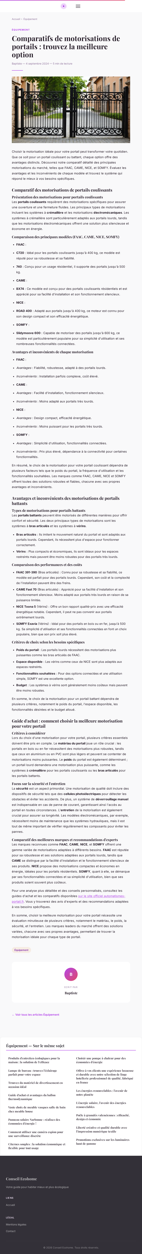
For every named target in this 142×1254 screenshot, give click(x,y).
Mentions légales (16, 1224)
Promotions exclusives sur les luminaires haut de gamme (102, 1141)
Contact (11, 1231)
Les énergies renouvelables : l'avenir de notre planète (101, 1092)
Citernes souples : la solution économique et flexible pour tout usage (36, 1146)
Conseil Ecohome (21, 1178)
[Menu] (78, 6)
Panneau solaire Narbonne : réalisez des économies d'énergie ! (34, 1121)
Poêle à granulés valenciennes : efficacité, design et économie (103, 1117)
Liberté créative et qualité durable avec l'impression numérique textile (101, 1129)
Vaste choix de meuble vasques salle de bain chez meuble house (36, 1109)
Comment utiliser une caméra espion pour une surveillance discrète (35, 1134)
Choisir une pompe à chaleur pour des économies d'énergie (101, 1060)
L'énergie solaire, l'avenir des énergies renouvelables (101, 1105)
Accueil (16, 19)
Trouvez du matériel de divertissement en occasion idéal (35, 1084)
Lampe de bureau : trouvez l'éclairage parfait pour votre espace (32, 1072)
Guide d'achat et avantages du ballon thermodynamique (31, 1097)
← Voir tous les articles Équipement (35, 1014)
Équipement (30, 19)
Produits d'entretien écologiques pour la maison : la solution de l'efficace (34, 1060)
